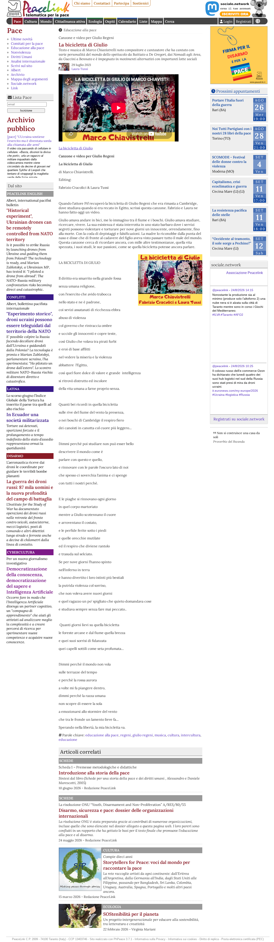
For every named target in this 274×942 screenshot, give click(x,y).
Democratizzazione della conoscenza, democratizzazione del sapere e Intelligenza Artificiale (29, 580)
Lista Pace (22, 97)
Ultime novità (21, 39)
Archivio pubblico (21, 124)
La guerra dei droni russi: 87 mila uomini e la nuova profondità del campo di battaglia (29, 490)
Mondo (46, 21)
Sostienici (141, 3)
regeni (125, 735)
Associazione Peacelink (244, 273)
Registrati (243, 21)
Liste (143, 21)
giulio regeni (143, 735)
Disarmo (15, 456)
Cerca (169, 21)
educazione (68, 739)
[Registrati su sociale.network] (236, 16)
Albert (16, 70)
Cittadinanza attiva (70, 21)
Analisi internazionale (28, 61)
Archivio (17, 74)
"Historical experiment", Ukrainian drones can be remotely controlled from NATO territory (29, 224)
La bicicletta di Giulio (76, 148)
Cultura (31, 21)
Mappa (156, 21)
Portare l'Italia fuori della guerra (228, 102)
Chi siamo (82, 3)
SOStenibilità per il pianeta (131, 914)
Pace (17, 21)
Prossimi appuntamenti (238, 91)
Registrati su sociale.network (238, 419)
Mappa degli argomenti (29, 79)
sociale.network (226, 264)
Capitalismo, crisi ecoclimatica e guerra (229, 184)
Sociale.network (24, 83)
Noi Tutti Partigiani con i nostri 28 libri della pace (232, 130)
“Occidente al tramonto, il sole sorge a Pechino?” (231, 241)
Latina (13, 389)
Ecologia (95, 21)
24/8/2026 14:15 (242, 290)
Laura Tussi (79, 69)
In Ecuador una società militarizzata (27, 417)
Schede (66, 761)
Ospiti (110, 21)
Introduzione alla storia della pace (94, 773)
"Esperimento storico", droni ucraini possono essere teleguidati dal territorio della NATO (29, 322)
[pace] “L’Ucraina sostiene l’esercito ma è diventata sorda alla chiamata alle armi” (29, 141)
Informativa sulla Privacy (150, 939)
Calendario (127, 21)
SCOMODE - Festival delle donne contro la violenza (229, 161)
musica (160, 735)
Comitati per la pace (27, 43)
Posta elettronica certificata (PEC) (242, 939)
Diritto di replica (209, 939)
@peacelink (220, 290)
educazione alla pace (102, 735)
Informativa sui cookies (182, 939)
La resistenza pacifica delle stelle (229, 212)
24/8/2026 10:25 (242, 366)
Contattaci (102, 3)
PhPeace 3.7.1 (123, 939)
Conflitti (16, 297)
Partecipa (121, 3)
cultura (173, 735)
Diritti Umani (21, 57)
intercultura (190, 735)
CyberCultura (20, 552)
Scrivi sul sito (21, 66)
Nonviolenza (21, 52)
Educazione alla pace (27, 48)
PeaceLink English (25, 194)
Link (14, 88)
